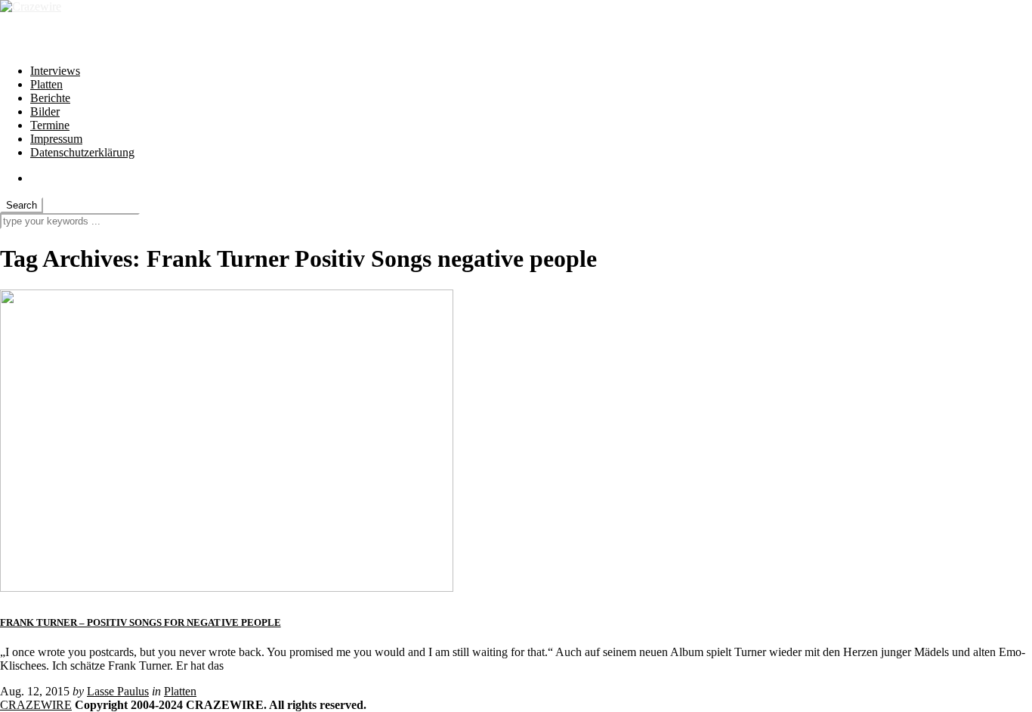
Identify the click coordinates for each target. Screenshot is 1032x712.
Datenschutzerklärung (82, 152)
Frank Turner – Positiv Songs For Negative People (140, 622)
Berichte (50, 97)
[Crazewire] (30, 6)
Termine (50, 125)
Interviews (55, 70)
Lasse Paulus (118, 691)
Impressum (56, 138)
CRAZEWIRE (36, 704)
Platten (46, 84)
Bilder (45, 111)
